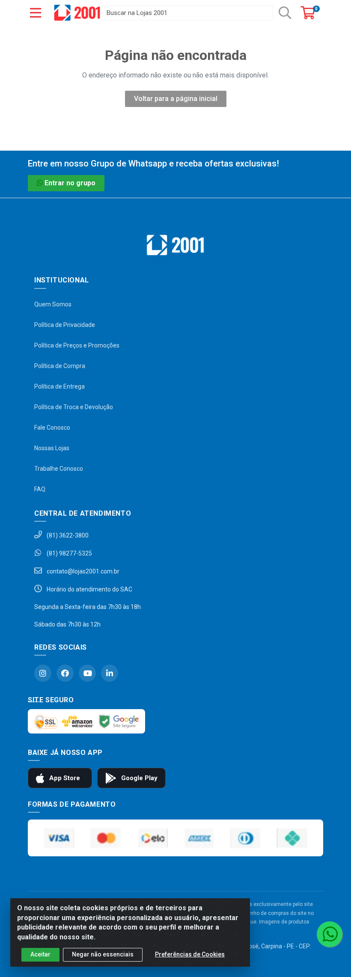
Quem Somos (52, 304)
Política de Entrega (59, 386)
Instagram (42, 673)
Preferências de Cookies (190, 954)
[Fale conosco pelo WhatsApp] (329, 934)
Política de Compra (59, 365)
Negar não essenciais (103, 954)
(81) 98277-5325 (68, 553)
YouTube (87, 673)
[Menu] (35, 13)
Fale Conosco (52, 427)
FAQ (39, 489)
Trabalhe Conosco (58, 468)
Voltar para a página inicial (175, 99)
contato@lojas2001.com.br (82, 571)
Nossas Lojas (51, 448)
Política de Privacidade (64, 324)
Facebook (65, 673)
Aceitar (40, 954)
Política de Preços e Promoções (76, 345)
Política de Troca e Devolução (73, 407)
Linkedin (109, 673)
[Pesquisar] (285, 13)
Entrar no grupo (70, 183)
